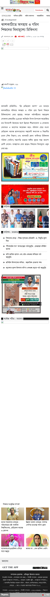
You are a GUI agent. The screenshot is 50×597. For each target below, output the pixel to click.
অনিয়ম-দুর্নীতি (18, 16)
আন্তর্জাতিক (40, 16)
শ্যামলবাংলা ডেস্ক (8, 37)
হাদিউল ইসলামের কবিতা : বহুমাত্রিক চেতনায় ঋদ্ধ (24, 262)
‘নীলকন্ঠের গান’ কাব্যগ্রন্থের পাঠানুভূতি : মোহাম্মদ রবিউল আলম (26, 247)
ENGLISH (6, 16)
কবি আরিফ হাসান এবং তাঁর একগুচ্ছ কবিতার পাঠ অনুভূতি (23, 256)
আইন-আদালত (29, 16)
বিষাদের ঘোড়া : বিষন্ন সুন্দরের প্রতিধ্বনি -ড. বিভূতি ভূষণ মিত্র (26, 239)
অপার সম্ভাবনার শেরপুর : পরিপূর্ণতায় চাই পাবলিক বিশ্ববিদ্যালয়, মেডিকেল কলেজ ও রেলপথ (12, 526)
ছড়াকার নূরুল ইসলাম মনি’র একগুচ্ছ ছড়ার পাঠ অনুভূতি (26, 267)
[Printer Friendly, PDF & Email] (25, 44)
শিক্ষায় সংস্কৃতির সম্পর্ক (11, 504)
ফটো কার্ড (20, 37)
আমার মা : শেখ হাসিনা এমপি (36, 548)
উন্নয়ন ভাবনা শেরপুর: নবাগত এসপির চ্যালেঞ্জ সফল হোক (36, 523)
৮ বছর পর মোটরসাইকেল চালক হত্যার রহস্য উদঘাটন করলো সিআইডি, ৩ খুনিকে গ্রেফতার (18, 223)
